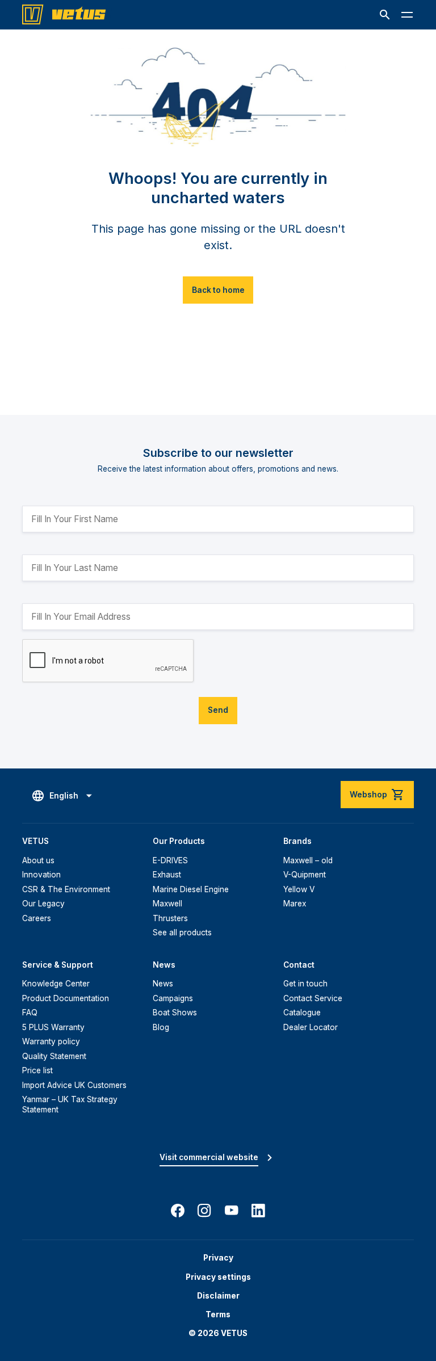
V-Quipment (304, 874)
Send (218, 710)
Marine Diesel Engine (191, 889)
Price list (37, 1070)
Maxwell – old (308, 860)
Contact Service (312, 998)
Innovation (41, 874)
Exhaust (167, 874)
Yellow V (299, 889)
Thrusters (170, 918)
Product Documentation (65, 998)
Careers (36, 918)
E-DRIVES (170, 860)
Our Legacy (43, 903)
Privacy (218, 1257)
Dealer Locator (310, 1027)
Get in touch (305, 983)
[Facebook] (178, 1210)
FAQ (29, 1012)
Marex (294, 903)
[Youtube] (231, 1210)
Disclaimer (218, 1295)
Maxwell (167, 903)
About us (38, 860)
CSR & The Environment (66, 889)
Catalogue (302, 1012)
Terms (218, 1314)
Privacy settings (218, 1277)
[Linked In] (258, 1210)
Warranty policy (51, 1041)
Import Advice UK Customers (74, 1085)
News (163, 983)
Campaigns (173, 998)
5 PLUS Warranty (53, 1027)
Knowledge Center (56, 983)
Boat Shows (175, 1012)
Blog (161, 1027)
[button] (385, 15)
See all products (182, 932)
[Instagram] (204, 1210)
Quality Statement (54, 1056)
